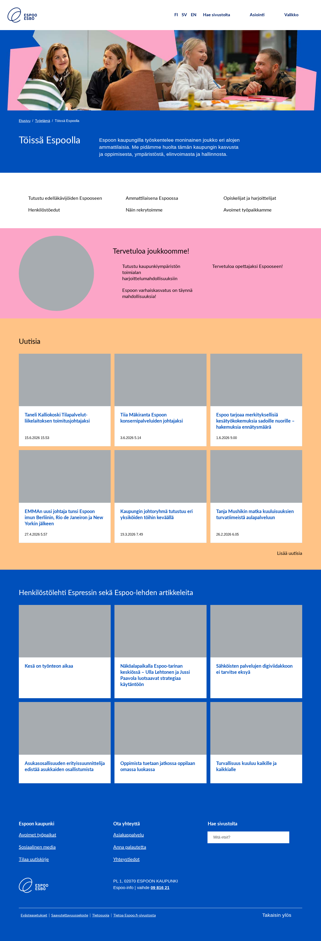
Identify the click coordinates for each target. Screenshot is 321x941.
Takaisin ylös (276, 915)
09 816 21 (160, 887)
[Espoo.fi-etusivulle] (22, 15)
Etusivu (24, 121)
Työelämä (42, 121)
